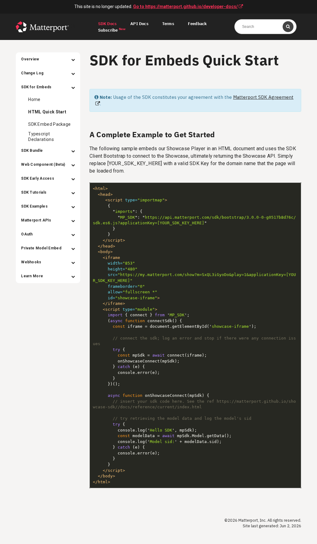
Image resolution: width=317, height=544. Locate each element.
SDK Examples (34, 206)
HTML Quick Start (47, 111)
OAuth (27, 234)
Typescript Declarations (41, 136)
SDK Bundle (32, 150)
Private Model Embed (41, 248)
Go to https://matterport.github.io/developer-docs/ (185, 6)
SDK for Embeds (36, 87)
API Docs (139, 24)
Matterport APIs (36, 220)
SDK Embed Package (49, 124)
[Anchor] (219, 134)
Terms (168, 24)
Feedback (197, 24)
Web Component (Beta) (43, 164)
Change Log (32, 73)
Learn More (32, 276)
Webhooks (31, 262)
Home (34, 99)
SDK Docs (107, 24)
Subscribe (112, 30)
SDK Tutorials (33, 192)
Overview (30, 59)
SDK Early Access (37, 178)
